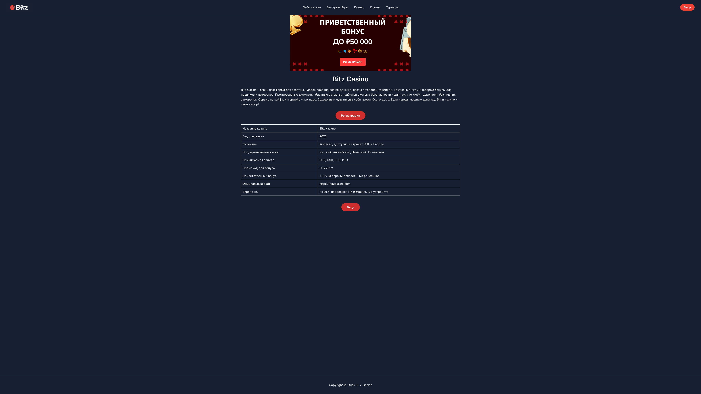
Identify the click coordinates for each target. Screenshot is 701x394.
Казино (359, 7)
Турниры (392, 7)
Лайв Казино (312, 7)
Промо (375, 7)
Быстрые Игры (337, 7)
